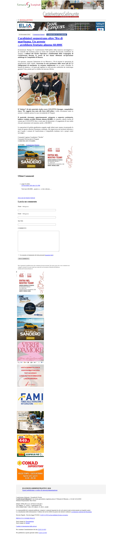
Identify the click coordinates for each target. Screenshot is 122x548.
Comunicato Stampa (38, 34)
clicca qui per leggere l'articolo (26, 198)
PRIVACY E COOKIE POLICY (25, 518)
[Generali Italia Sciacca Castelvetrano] (59, 167)
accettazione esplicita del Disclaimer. (81, 512)
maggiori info (49, 255)
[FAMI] (30, 409)
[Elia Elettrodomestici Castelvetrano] (61, 30)
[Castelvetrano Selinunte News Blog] (61, 17)
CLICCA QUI (42, 529)
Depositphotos (30, 521)
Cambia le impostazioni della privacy (26, 526)
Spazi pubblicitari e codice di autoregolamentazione (39, 490)
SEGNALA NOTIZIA (26, 20)
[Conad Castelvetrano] (30, 479)
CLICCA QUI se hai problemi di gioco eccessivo (54, 515)
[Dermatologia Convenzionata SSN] (30, 386)
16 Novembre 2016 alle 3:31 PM (30, 185)
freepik (28, 523)
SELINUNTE (24, 21)
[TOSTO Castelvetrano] (30, 433)
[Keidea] (30, 456)
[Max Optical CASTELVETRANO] (30, 316)
